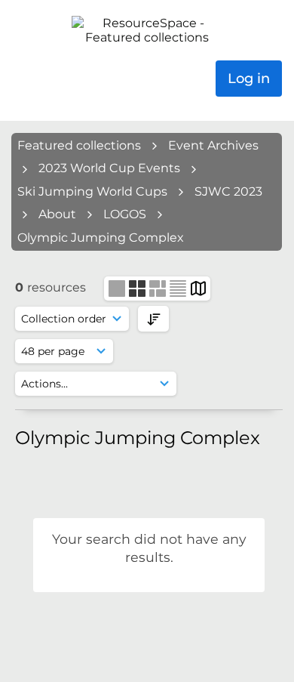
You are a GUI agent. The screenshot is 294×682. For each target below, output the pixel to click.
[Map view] (198, 287)
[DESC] (153, 318)
